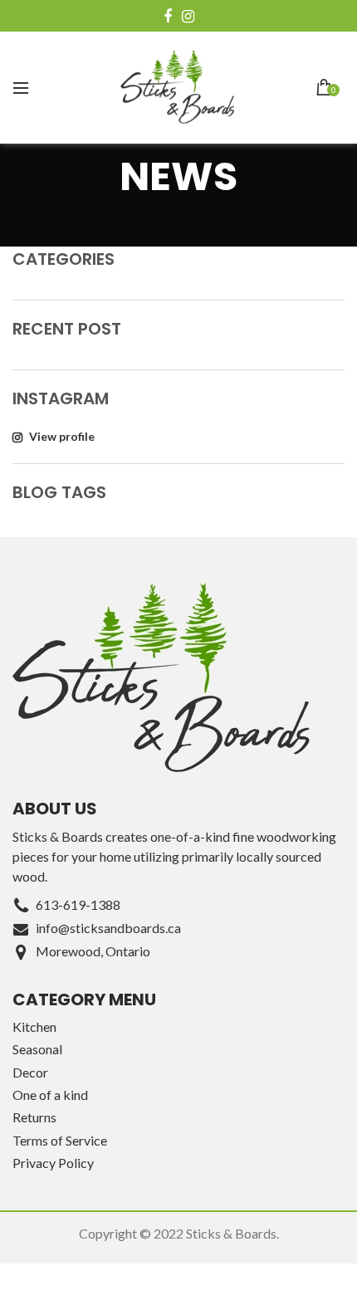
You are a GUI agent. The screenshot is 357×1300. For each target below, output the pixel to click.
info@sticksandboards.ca (108, 928)
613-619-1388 (78, 904)
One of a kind (50, 1094)
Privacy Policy (53, 1162)
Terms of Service (59, 1140)
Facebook (168, 16)
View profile (61, 436)
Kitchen (34, 1026)
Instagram (188, 16)
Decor (30, 1072)
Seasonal (37, 1049)
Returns (34, 1117)
